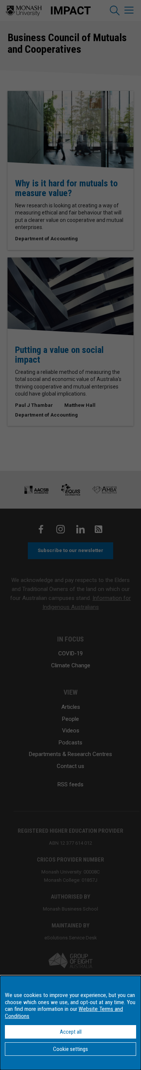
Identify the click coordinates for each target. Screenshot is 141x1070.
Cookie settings (70, 1049)
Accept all (71, 1031)
